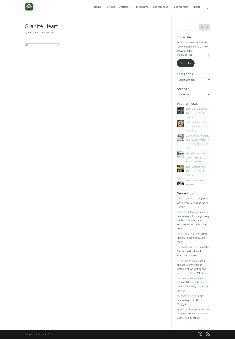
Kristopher (33, 32)
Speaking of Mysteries (189, 309)
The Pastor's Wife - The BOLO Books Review (196, 171)
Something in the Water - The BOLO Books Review (196, 157)
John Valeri (183, 247)
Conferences (160, 7)
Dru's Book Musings (188, 212)
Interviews (142, 7)
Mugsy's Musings (186, 296)
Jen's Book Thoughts (188, 233)
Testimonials (180, 7)
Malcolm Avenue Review (190, 278)
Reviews (110, 7)
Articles (123, 7)
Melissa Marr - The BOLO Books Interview (196, 126)
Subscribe (185, 63)
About (196, 7)
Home (97, 7)
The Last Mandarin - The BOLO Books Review (197, 113)
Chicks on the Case (187, 198)
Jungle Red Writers (187, 260)
